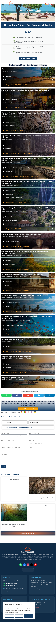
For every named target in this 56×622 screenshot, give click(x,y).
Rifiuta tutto (19, 616)
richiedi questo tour (28, 58)
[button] (6, 395)
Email (30, 447)
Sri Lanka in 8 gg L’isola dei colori (42, 498)
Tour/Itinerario (5, 433)
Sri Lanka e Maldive (42, 506)
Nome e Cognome (34, 433)
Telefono (31, 440)
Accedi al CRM (27, 569)
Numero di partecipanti (7, 440)
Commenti (4, 454)
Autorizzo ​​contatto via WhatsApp (10, 447)
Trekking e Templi (13, 479)
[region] (19, 610)
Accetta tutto (28, 616)
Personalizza (9, 616)
